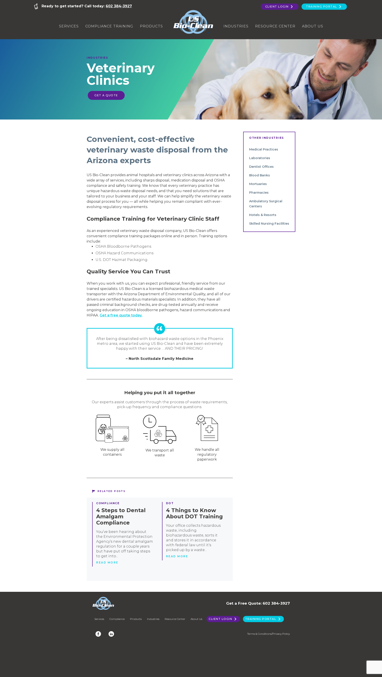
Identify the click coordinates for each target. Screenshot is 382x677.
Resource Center (275, 26)
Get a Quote (106, 95)
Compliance (108, 503)
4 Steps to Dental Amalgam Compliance (121, 516)
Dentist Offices (261, 167)
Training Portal (322, 6)
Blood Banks (259, 175)
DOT (170, 503)
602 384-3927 (119, 6)
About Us (312, 26)
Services (69, 26)
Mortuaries (258, 184)
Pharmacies (259, 193)
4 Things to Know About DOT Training (194, 513)
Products (151, 26)
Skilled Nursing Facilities (269, 224)
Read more (107, 562)
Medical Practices (263, 149)
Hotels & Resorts (262, 215)
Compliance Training (109, 26)
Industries (235, 26)
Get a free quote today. (121, 315)
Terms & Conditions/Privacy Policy (268, 633)
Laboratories (259, 158)
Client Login (277, 6)
